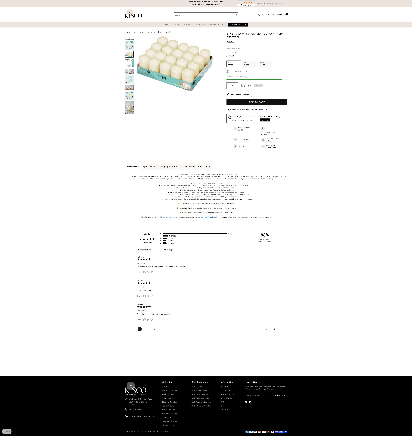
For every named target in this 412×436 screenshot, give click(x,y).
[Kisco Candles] (133, 14)
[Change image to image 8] (129, 63)
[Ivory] (232, 56)
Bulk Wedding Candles (201, 406)
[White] (228, 56)
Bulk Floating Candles (200, 398)
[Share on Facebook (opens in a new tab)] (144, 272)
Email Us (235, 120)
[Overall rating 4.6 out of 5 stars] (232, 37)
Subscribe (280, 395)
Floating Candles (169, 402)
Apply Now (265, 120)
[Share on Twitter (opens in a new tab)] (148, 272)
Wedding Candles (170, 390)
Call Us (242, 120)
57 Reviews (243, 37)
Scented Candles (169, 421)
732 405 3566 (266, 15)
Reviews (224, 410)
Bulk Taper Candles (199, 394)
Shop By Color (168, 425)
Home (128, 32)
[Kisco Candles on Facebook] (126, 3)
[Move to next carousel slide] (285, 351)
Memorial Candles (170, 414)
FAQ (280, 3)
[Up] (129, 37)
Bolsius (230, 42)
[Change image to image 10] (129, 79)
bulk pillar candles (208, 217)
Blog (223, 406)
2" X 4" (246, 64)
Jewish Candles (168, 417)
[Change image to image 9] (129, 71)
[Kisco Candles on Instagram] (130, 3)
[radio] (206, 233)
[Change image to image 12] (129, 96)
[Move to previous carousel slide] (280, 351)
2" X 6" (262, 64)
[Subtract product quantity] (229, 86)
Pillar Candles (185, 176)
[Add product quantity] (236, 86)
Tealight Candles (169, 406)
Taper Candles (168, 398)
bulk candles (167, 217)
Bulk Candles (197, 387)
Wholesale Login (238, 25)
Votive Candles (168, 410)
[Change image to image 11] (129, 87)
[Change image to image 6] (129, 45)
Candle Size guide (238, 71)
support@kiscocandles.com (142, 416)
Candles (165, 387)
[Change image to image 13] (129, 107)
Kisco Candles (146, 431)
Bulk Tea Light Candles (201, 402)
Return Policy (226, 398)
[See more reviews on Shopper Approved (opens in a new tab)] (151, 272)
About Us (261, 3)
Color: (231, 52)
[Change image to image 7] (129, 54)
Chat (247, 120)
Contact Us (272, 3)
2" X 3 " (230, 64)
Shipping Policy (227, 394)
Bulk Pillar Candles (199, 390)
